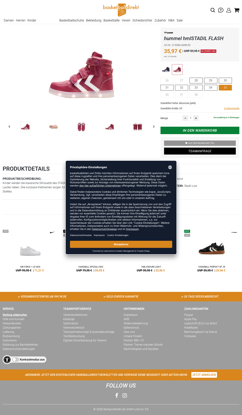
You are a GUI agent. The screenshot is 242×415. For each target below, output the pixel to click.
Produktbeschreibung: (22, 178)
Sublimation (70, 323)
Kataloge (68, 319)
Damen (9, 20)
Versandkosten (12, 323)
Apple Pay (190, 319)
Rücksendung (11, 336)
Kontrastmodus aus (32, 359)
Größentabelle (231, 108)
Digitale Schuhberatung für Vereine (84, 340)
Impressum (131, 315)
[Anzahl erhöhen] (196, 118)
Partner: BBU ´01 (134, 340)
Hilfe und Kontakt (13, 319)
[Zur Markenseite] (168, 33)
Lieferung (8, 332)
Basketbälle (111, 20)
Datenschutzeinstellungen (19, 349)
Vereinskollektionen (75, 315)
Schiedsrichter (142, 20)
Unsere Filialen (133, 336)
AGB (126, 319)
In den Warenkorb (200, 130)
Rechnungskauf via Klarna (200, 332)
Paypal (188, 315)
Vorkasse (190, 336)
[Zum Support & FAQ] (220, 10)
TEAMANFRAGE (199, 151)
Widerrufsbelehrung (136, 323)
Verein (126, 20)
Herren (20, 20)
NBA (171, 20)
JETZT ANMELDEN (204, 374)
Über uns (129, 332)
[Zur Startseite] (121, 10)
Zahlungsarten (12, 327)
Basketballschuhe (71, 20)
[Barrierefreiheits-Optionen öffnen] (7, 359)
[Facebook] (116, 395)
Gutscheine (10, 340)
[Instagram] (124, 395)
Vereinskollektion (74, 327)
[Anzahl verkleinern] (185, 118)
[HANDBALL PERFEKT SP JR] (211, 250)
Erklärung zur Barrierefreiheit (20, 344)
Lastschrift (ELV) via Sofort (200, 323)
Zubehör (160, 20)
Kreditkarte (191, 327)
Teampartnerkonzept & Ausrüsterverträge (88, 332)
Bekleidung (93, 20)
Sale (180, 20)
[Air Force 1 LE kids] (30, 250)
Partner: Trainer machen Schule (143, 344)
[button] (212, 10)
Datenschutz (131, 327)
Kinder (31, 20)
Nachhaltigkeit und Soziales (141, 349)
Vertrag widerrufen (15, 315)
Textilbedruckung (74, 336)
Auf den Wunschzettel (201, 143)
